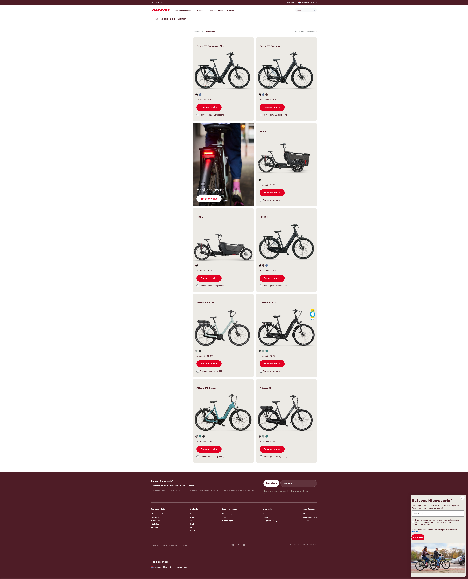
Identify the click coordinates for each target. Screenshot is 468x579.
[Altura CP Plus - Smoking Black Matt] (200, 351)
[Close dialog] (462, 498)
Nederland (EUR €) (308, 2)
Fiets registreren (156, 2)
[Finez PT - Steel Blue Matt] (266, 265)
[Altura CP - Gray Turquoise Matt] (263, 436)
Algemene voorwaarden (170, 545)
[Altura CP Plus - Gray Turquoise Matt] (196, 351)
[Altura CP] (286, 413)
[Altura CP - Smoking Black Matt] (260, 436)
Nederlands (290, 2)
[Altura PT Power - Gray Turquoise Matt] (196, 436)
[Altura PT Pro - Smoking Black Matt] (260, 351)
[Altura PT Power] (223, 413)
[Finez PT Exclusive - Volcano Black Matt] (260, 94)
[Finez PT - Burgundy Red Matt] (263, 265)
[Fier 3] (286, 156)
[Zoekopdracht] (315, 10)
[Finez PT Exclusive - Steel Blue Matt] (263, 94)
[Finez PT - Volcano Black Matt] (260, 265)
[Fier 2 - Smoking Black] (196, 265)
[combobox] (306, 10)
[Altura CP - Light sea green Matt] (266, 436)
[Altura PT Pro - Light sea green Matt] (266, 351)
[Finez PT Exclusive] (286, 71)
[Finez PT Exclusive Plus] (223, 71)
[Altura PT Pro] (286, 327)
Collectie (164, 19)
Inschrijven (271, 483)
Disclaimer (154, 545)
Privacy (184, 545)
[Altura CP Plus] (223, 327)
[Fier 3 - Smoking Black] (260, 180)
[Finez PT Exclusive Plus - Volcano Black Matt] (196, 94)
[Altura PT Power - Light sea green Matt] (200, 436)
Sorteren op (198, 32)
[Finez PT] (286, 242)
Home (155, 19)
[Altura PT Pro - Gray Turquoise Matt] (263, 351)
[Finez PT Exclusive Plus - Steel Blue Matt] (200, 94)
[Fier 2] (223, 242)
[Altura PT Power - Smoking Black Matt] (203, 436)
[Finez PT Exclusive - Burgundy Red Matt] (266, 94)
